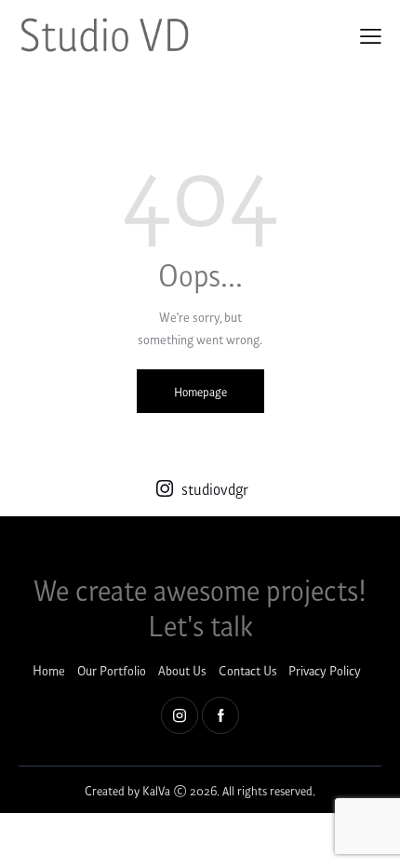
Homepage (200, 390)
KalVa (156, 789)
